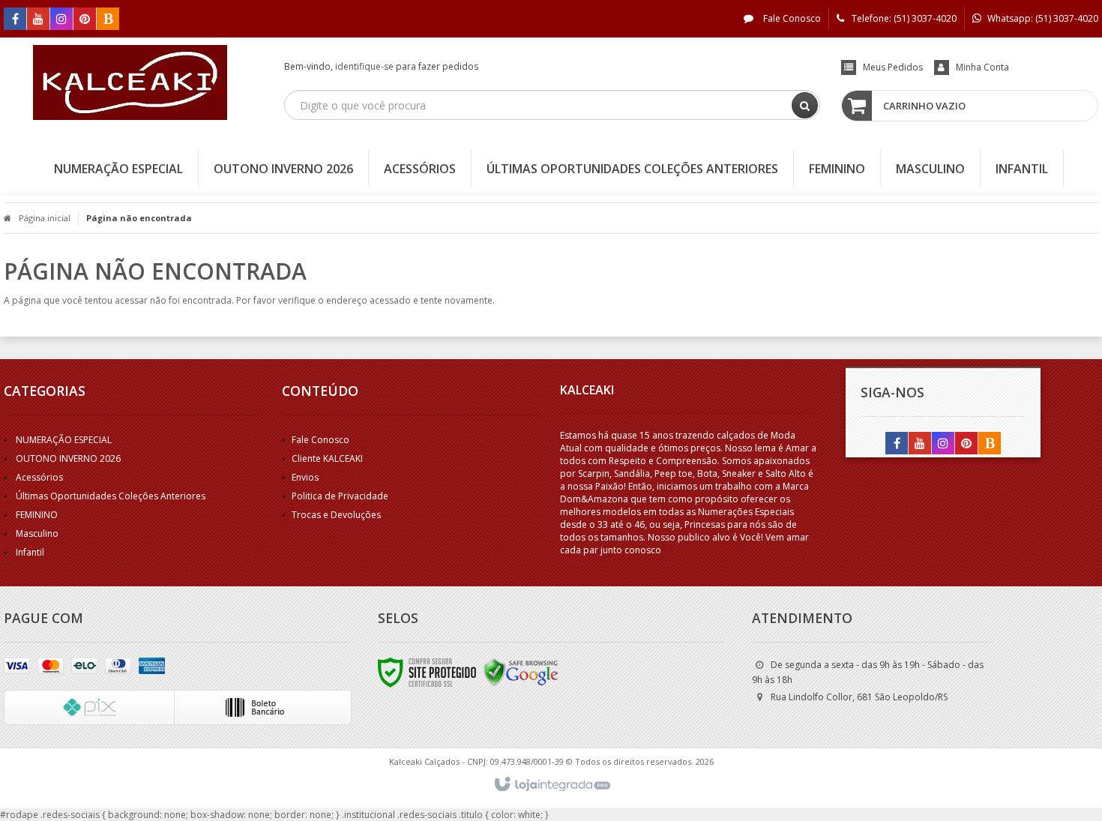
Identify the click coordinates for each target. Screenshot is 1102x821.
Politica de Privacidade (340, 496)
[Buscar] (805, 105)
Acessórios (39, 477)
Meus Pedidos (893, 67)
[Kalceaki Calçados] (130, 82)
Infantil (30, 552)
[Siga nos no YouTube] (920, 444)
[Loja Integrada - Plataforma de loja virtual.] (551, 785)
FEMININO (37, 514)
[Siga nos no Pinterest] (84, 19)
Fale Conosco (791, 18)
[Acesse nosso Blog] (108, 19)
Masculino (37, 533)
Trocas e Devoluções (336, 514)
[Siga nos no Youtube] (38, 19)
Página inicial (44, 217)
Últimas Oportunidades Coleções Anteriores (110, 496)
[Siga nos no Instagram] (61, 19)
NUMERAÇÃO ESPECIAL (64, 439)
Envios (305, 477)
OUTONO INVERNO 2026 (68, 458)
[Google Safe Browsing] (521, 671)
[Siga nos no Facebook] (15, 19)
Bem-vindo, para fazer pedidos (381, 66)
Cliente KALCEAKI (327, 458)
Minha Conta (982, 67)
